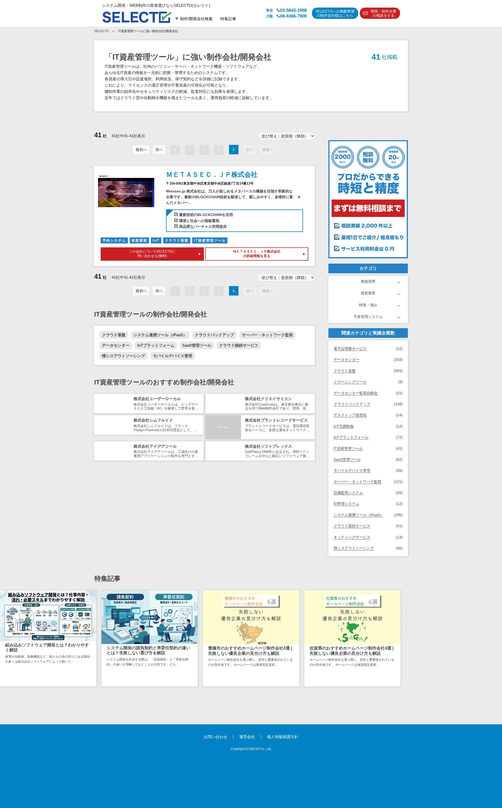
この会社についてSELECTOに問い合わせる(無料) (152, 253)
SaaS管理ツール (196, 345)
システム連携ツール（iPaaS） (160, 335)
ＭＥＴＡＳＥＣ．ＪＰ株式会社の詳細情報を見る (257, 253)
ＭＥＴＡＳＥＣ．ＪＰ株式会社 (212, 174)
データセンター (115, 345)
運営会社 (247, 737)
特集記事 (228, 18)
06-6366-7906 (293, 16)
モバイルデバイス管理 (172, 356)
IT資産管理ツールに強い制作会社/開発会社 (148, 31)
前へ (159, 149)
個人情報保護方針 (282, 737)
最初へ (141, 149)
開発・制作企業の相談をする (383, 13)
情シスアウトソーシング (123, 356)
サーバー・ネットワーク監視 (267, 335)
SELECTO (101, 31)
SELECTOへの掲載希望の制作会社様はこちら (335, 13)
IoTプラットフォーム (155, 345)
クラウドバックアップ (214, 335)
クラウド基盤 (114, 335)
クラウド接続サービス (238, 345)
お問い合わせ (215, 737)
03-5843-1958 (293, 10)
